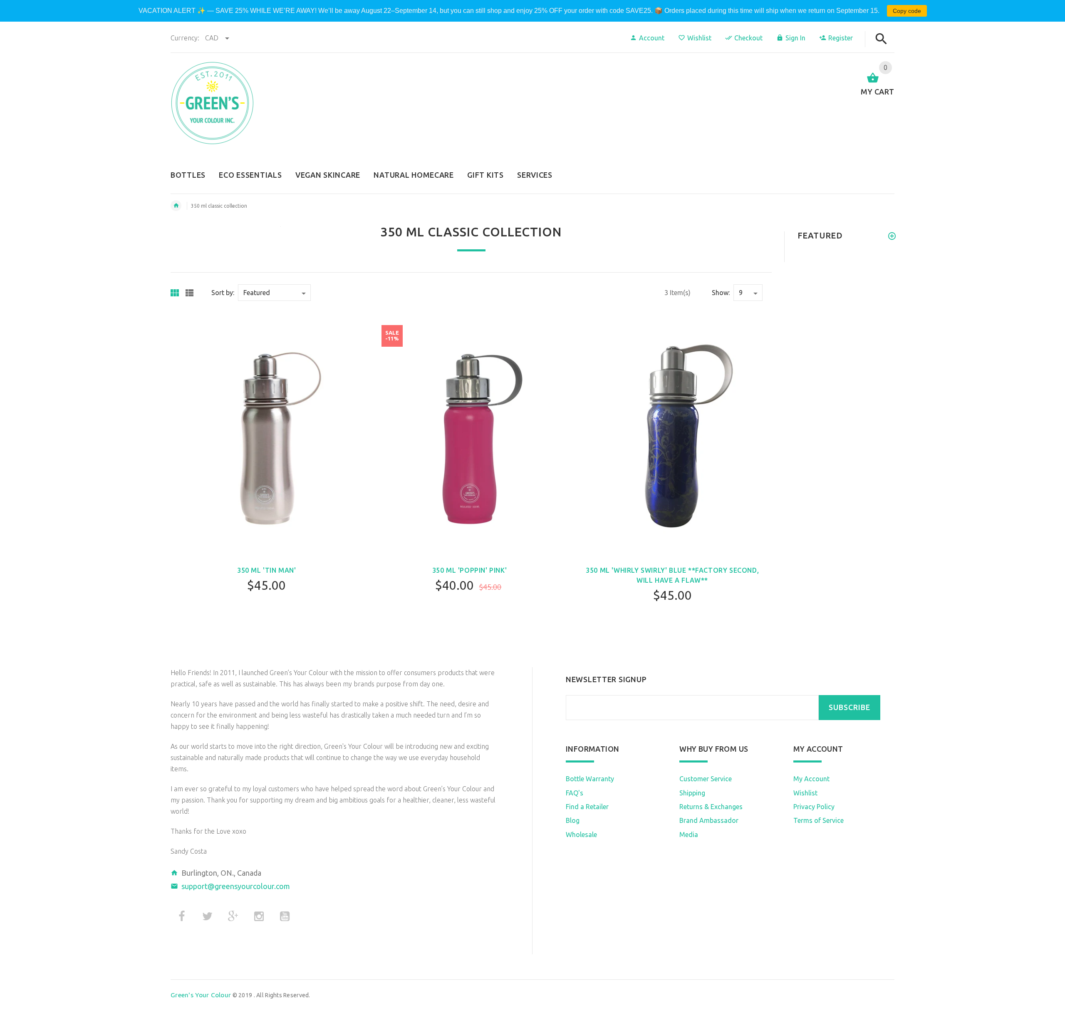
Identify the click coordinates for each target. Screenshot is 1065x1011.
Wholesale (581, 834)
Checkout (748, 38)
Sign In (795, 38)
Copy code (907, 10)
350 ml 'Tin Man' (266, 570)
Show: (721, 292)
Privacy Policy (814, 806)
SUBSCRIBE (849, 707)
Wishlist (699, 38)
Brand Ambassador (708, 820)
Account (651, 38)
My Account (811, 778)
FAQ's (574, 793)
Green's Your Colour (201, 995)
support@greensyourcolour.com (235, 886)
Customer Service (705, 778)
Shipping (692, 793)
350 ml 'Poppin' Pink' (469, 570)
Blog (573, 820)
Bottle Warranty (590, 778)
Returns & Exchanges (711, 806)
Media (688, 834)
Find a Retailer (587, 806)
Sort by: (222, 292)
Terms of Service (818, 820)
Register (840, 38)
